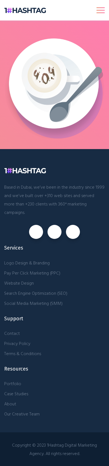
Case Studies (16, 393)
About (10, 403)
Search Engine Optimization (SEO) (35, 293)
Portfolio (12, 383)
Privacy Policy (17, 343)
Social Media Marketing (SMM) (33, 303)
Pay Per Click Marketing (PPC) (32, 272)
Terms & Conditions (22, 353)
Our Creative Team (22, 413)
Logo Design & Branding (27, 262)
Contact (12, 333)
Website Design (19, 283)
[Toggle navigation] (100, 10)
